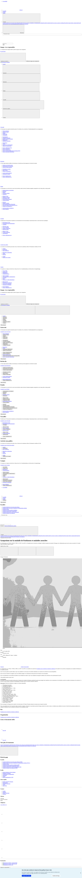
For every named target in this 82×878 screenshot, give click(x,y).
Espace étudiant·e (6, 412)
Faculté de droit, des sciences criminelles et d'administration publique (31, 22)
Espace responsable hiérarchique (8, 356)
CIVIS (4, 348)
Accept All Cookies (26, 875)
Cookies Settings (56, 875)
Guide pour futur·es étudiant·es (8, 411)
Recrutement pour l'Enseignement (9, 423)
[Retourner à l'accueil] (5, 62)
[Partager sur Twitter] (27, 551)
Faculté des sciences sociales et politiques (57, 22)
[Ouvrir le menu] (52, 310)
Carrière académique (6, 433)
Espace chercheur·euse (7, 354)
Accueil (4, 315)
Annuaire (4, 792)
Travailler (2, 218)
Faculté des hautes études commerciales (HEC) (11, 765)
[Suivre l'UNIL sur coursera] (11, 857)
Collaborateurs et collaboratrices (8, 774)
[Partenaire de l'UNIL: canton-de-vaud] (10, 863)
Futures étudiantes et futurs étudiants (9, 772)
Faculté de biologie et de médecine (22, 23)
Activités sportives (6, 470)
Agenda (4, 447)
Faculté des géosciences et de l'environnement (11, 512)
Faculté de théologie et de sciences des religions (11, 22)
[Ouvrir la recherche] (17, 310)
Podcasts (4, 453)
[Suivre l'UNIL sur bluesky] (11, 822)
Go (3, 44)
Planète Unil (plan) (6, 793)
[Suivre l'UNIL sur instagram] (11, 840)
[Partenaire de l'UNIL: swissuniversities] (10, 862)
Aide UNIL (5, 785)
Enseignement (5, 782)
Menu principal (3, 358)
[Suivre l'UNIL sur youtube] (11, 831)
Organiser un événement (7, 482)
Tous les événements (8, 525)
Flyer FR (4, 730)
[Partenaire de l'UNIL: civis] (8, 864)
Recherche (2, 161)
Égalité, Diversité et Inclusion (8, 781)
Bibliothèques (5, 469)
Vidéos (4, 452)
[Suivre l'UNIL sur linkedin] (11, 848)
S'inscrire (2, 666)
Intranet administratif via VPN (8, 777)
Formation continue (6, 394)
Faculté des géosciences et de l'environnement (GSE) (12, 766)
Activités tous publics (4, 244)
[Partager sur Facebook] (9, 551)
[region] (41, 873)
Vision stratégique (6, 333)
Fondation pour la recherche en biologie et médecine (46, 668)
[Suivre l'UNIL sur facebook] (11, 814)
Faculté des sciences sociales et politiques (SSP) (11, 764)
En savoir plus (2, 51)
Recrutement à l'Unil (6, 422)
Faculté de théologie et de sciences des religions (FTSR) (12, 761)
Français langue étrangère (7, 401)
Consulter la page (5, 331)
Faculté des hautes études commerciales (71, 22)
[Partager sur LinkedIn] (45, 551)
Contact (4, 791)
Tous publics (14, 525)
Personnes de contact (6, 377)
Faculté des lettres (47, 22)
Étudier (1, 186)
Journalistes (5, 775)
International (5, 347)
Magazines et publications (7, 451)
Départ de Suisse (6, 430)
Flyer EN (4, 740)
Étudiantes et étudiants (7, 773)
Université (2, 127)
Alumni (4, 776)
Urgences (4, 794)
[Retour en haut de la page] (9, 750)
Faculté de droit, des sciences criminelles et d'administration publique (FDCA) (16, 762)
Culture (4, 455)
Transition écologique (6, 783)
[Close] (80, 873)
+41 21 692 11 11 (3, 804)
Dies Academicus (6, 449)
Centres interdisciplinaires (7, 376)
